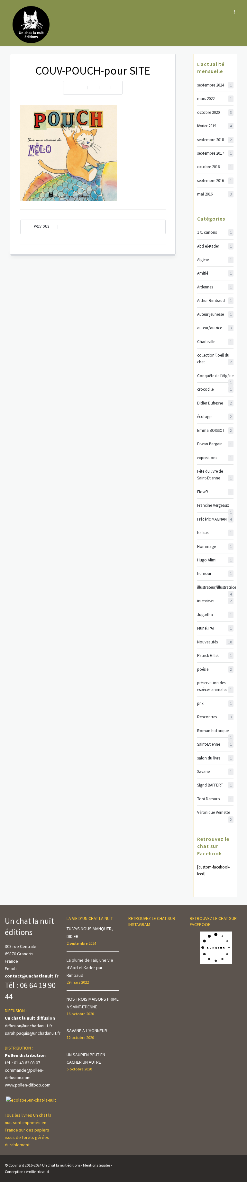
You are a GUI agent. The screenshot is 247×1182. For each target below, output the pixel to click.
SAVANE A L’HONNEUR (87, 1030)
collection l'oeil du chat (214, 358)
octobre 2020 (214, 112)
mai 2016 (214, 194)
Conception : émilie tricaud (27, 1171)
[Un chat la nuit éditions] (31, 24)
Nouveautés (214, 642)
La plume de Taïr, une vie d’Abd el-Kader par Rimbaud (90, 967)
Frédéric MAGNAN (214, 519)
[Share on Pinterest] (105, 87)
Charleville (214, 341)
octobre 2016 (214, 166)
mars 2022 (214, 98)
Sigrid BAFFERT (214, 785)
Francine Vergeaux (214, 506)
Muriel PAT (214, 628)
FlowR (214, 492)
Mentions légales (96, 1165)
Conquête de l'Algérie (215, 376)
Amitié (214, 273)
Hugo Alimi (214, 560)
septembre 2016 (214, 180)
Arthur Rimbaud (214, 300)
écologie (214, 416)
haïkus (214, 532)
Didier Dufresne (214, 403)
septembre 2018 (214, 139)
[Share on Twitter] (93, 87)
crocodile (214, 389)
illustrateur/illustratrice (215, 588)
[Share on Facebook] (81, 87)
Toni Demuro (214, 799)
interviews (214, 601)
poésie (214, 669)
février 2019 (214, 126)
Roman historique (214, 731)
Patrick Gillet (214, 655)
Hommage (214, 546)
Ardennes (214, 287)
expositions (214, 457)
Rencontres (214, 717)
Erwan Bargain (214, 444)
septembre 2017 (214, 153)
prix (214, 703)
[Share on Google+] (116, 87)
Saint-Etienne (214, 744)
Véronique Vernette (214, 813)
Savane (214, 771)
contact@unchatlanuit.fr (32, 976)
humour (214, 573)
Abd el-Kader (214, 246)
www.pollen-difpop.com (27, 1085)
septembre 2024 (214, 85)
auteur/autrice (214, 328)
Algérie (214, 259)
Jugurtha (214, 614)
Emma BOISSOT (214, 430)
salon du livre (214, 758)
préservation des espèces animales (214, 686)
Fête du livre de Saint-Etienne (214, 474)
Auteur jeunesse (214, 314)
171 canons (214, 232)
